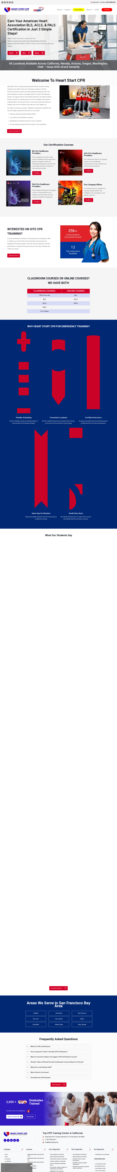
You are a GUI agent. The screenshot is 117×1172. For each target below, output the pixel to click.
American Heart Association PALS (35, 1163)
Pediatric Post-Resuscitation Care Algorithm (81, 1167)
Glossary (7, 1159)
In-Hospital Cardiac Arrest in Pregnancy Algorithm (58, 1168)
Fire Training (44, 311)
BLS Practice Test (100, 1166)
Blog (6, 1154)
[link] (58, 1046)
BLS (75, 295)
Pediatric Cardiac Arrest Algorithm (80, 1163)
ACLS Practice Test (100, 1164)
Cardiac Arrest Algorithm (57, 1161)
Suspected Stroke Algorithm (58, 1159)
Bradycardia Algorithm (57, 1156)
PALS (76, 303)
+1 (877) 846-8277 (50, 1139)
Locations (8, 1161)
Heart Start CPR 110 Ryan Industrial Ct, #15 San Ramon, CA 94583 (64, 1137)
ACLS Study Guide (100, 1170)
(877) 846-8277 (111, 2)
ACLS (76, 299)
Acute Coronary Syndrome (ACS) (58, 1164)
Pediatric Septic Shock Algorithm (79, 1159)
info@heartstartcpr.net (51, 1142)
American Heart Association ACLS (35, 1155)
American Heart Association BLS (35, 1159)
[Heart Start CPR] (16, 9)
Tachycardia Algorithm (57, 1154)
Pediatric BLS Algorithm (102, 1154)
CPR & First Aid (44, 295)
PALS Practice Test (100, 1168)
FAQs (6, 1156)
